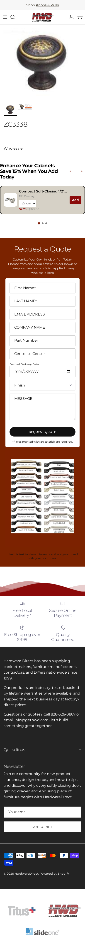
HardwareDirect (26, 873)
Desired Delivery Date (24, 364)
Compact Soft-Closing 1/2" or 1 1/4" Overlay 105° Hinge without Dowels (43, 191)
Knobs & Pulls (47, 5)
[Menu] (5, 17)
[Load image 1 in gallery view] (42, 63)
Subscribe (42, 827)
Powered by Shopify (54, 873)
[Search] (15, 17)
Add (75, 200)
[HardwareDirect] (42, 17)
